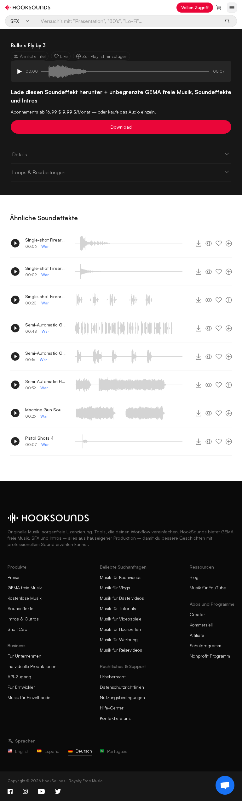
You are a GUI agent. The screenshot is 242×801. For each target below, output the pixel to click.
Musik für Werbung (119, 639)
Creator (197, 614)
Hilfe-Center (112, 707)
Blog (194, 577)
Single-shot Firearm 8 (45, 268)
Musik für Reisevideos (121, 650)
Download (121, 127)
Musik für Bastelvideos (122, 598)
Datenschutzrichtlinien (122, 687)
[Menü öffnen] (232, 8)
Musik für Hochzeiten (120, 629)
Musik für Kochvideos (120, 577)
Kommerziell (201, 624)
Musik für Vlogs (115, 587)
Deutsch (84, 751)
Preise (13, 577)
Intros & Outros (23, 618)
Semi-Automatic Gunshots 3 (45, 353)
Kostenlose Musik (25, 598)
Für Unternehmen (24, 656)
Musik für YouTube (208, 587)
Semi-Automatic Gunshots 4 (45, 324)
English (22, 751)
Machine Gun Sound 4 (45, 409)
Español (52, 751)
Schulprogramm (205, 645)
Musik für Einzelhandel (29, 697)
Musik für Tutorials (118, 608)
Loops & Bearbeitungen (39, 172)
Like (64, 56)
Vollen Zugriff (195, 7)
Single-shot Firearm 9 (45, 239)
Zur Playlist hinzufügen (104, 56)
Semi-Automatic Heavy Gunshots (45, 381)
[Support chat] (225, 785)
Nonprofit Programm (210, 656)
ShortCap (17, 629)
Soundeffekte (20, 608)
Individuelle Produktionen (32, 666)
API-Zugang (19, 676)
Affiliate (197, 635)
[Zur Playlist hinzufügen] (228, 243)
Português (117, 751)
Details (19, 154)
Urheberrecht (113, 676)
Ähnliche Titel (33, 56)
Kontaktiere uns (115, 718)
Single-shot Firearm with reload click (45, 296)
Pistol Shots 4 (39, 438)
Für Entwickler (21, 687)
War (45, 246)
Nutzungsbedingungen (122, 697)
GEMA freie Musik (25, 587)
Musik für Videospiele (120, 618)
